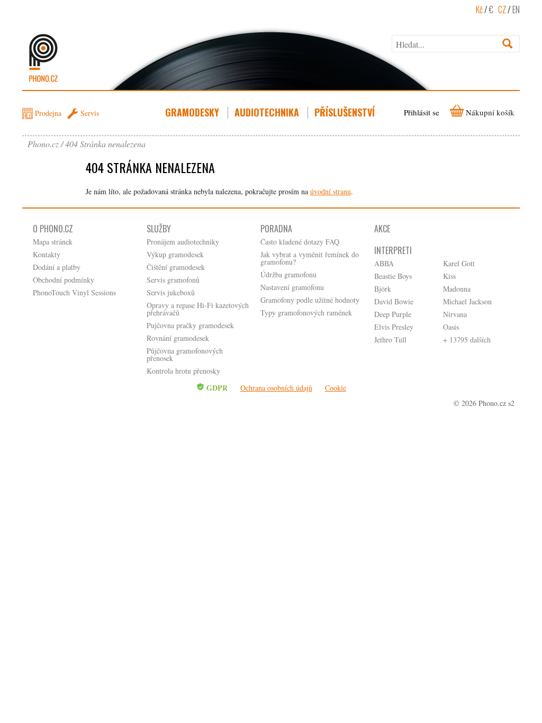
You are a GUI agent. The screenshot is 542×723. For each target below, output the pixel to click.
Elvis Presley (393, 327)
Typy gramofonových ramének (306, 313)
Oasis (451, 327)
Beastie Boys (393, 276)
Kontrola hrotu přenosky (183, 371)
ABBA (384, 263)
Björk (382, 289)
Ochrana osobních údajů (276, 388)
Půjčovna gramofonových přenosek (185, 354)
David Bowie (393, 301)
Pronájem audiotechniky (183, 242)
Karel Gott (459, 263)
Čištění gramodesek (176, 267)
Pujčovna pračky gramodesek (190, 325)
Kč (479, 9)
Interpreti (393, 250)
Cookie (335, 388)
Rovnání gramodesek (178, 338)
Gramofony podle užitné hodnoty (309, 300)
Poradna (276, 228)
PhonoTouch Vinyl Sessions (74, 292)
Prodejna (48, 113)
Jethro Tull (390, 340)
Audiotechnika (266, 112)
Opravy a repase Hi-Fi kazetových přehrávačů (198, 309)
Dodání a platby (56, 267)
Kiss (449, 276)
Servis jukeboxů (171, 292)
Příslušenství (344, 112)
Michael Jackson (467, 301)
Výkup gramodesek (175, 254)
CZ (502, 9)
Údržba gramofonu (288, 274)
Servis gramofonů (173, 280)
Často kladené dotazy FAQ (299, 242)
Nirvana (455, 314)
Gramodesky (192, 112)
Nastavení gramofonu (292, 287)
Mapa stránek (53, 242)
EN (516, 9)
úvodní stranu (330, 191)
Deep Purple (392, 314)
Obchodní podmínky (63, 280)
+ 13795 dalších (467, 340)
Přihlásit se (421, 112)
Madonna (457, 289)
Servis (89, 113)
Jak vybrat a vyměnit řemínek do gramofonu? (309, 258)
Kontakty (46, 254)
